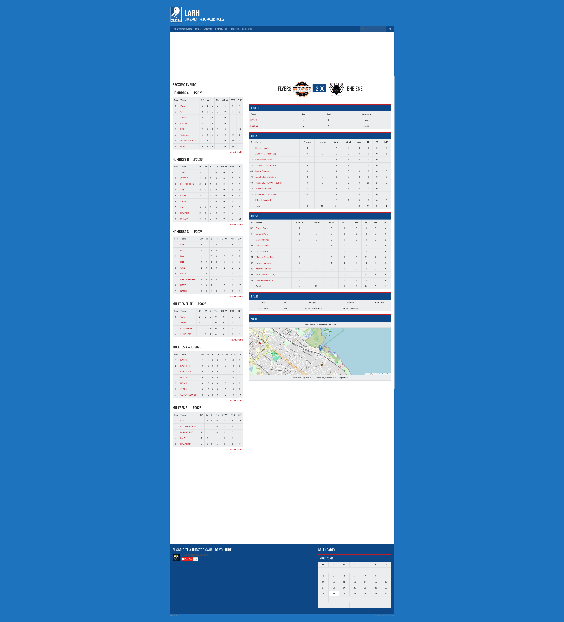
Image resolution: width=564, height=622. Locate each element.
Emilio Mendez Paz (263, 159)
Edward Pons (262, 234)
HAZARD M (185, 444)
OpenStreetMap (380, 374)
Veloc (183, 172)
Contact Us (247, 29)
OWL (182, 268)
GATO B (184, 178)
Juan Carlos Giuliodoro (265, 177)
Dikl (182, 262)
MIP (386, 142)
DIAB (182, 146)
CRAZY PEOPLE (187, 279)
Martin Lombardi (263, 268)
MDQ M (184, 377)
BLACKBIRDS (186, 432)
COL (182, 317)
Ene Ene (254, 126)
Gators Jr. (184, 135)
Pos (176, 100)
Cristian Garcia (263, 245)
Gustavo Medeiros (264, 280)
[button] (320, 348)
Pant (182, 106)
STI (182, 420)
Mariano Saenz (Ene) (265, 257)
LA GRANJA (186, 371)
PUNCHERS (185, 334)
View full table (236, 152)
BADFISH (184, 360)
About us (235, 29)
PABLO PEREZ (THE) (265, 274)
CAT (182, 111)
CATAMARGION (188, 426)
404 (182, 189)
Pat (182, 207)
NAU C (183, 291)
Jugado (322, 142)
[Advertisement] (282, 53)
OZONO (184, 123)
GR (376, 142)
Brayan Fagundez (264, 263)
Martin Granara (262, 171)
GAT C (183, 273)
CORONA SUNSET (189, 395)
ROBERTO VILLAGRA (265, 165)
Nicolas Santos (263, 251)
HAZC (183, 285)
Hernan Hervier (262, 148)
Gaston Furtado (263, 239)
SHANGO (184, 117)
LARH (192, 12)
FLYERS (253, 120)
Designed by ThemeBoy (384, 616)
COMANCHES (187, 328)
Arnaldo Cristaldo (263, 188)
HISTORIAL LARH (221, 29)
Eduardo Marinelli (263, 200)
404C (182, 244)
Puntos (307, 142)
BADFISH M (185, 366)
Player (258, 142)
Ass (359, 142)
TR (368, 142)
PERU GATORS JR (188, 140)
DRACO (184, 218)
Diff (240, 100)
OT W (225, 100)
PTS (233, 100)
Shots (336, 142)
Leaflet (368, 374)
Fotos (197, 29)
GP (202, 100)
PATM (183, 322)
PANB (183, 201)
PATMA (184, 389)
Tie (217, 100)
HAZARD (184, 213)
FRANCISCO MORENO (266, 194)
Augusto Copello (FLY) (265, 153)
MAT (182, 438)
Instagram (207, 29)
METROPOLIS (187, 184)
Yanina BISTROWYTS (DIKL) (268, 182)
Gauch (183, 195)
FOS (182, 250)
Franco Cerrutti (263, 228)
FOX (182, 129)
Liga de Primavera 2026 (182, 29)
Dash (182, 256)
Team (183, 100)
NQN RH (184, 383)
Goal (348, 142)
